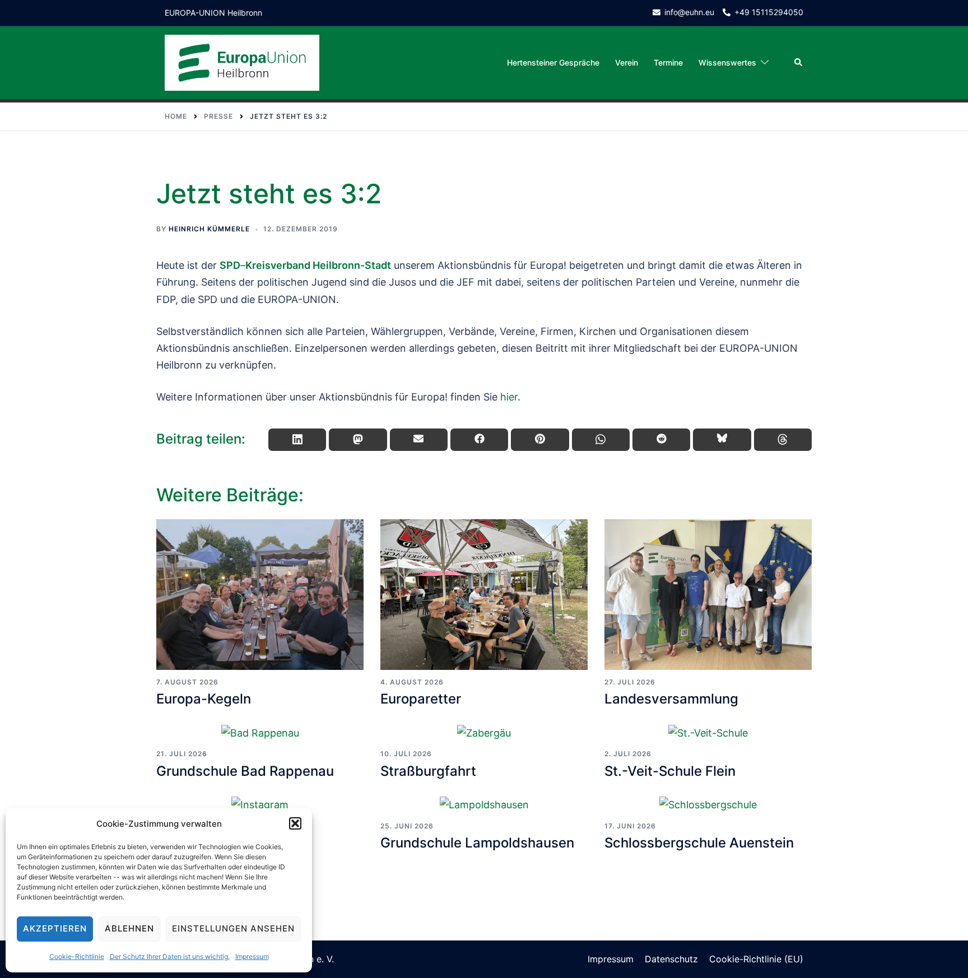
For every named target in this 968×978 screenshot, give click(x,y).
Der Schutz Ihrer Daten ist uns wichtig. (170, 956)
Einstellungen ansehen (233, 928)
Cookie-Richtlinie (76, 956)
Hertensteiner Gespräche (553, 62)
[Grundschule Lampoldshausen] (484, 804)
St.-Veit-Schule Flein (670, 771)
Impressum (252, 956)
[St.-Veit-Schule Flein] (708, 733)
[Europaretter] (484, 594)
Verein (626, 62)
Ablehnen (129, 928)
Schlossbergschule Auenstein (699, 843)
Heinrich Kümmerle (209, 229)
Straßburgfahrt (428, 771)
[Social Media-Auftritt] (260, 804)
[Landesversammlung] (708, 594)
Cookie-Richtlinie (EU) (756, 959)
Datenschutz (671, 959)
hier (509, 397)
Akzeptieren (55, 928)
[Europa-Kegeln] (260, 594)
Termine (668, 62)
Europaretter (420, 699)
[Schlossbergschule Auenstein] (708, 804)
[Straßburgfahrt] (484, 733)
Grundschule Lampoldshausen (477, 843)
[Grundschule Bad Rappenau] (260, 733)
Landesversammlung (671, 699)
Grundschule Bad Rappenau (245, 771)
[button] (295, 823)
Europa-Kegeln (203, 699)
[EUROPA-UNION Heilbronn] (242, 62)
